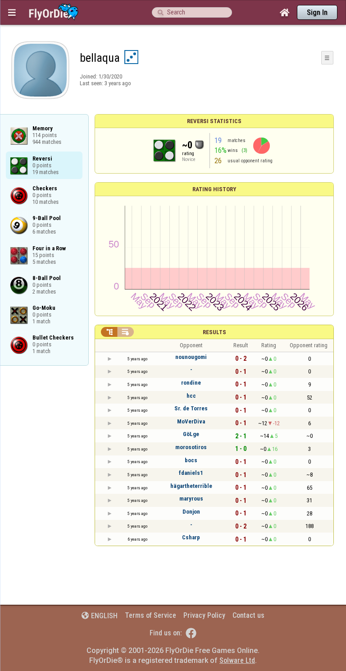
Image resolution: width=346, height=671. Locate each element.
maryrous (191, 498)
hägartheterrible (191, 486)
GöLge (191, 434)
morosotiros (191, 447)
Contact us (248, 615)
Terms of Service (150, 615)
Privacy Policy (204, 615)
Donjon (191, 511)
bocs (191, 460)
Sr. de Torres (191, 408)
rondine (191, 382)
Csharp (191, 537)
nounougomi (191, 357)
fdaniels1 (191, 472)
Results (214, 332)
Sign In (317, 12)
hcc (191, 395)
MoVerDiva (191, 421)
